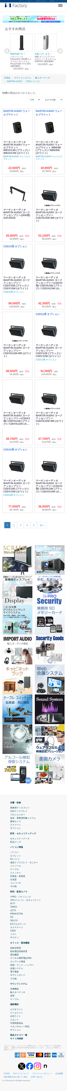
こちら (48, 1047)
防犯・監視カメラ (18, 891)
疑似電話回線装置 (18, 951)
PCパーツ (15, 859)
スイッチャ (15, 872)
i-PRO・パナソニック (20, 896)
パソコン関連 (16, 847)
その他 (13, 886)
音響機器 (14, 989)
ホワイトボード (17, 975)
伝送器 (13, 879)
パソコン (14, 852)
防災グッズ (15, 842)
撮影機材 (14, 1004)
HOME (7, 1073)
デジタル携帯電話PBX (21, 958)
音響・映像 (15, 802)
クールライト (16, 1013)
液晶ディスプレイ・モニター (24, 862)
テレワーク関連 (17, 961)
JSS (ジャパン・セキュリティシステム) (29, 900)
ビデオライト (16, 1009)
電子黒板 (14, 971)
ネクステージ (16, 927)
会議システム (16, 968)
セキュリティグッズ (19, 838)
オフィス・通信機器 (19, 942)
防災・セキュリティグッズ (23, 833)
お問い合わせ (37, 1077)
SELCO (14, 920)
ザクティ (14, 937)
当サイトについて (21, 1073)
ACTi (12, 903)
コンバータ (15, 883)
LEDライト (15, 1016)
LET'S (13, 910)
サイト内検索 (16, 1038)
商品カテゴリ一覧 (18, 1035)
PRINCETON (16, 914)
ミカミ (13, 934)
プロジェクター (17, 814)
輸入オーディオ (17, 992)
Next (59, 51)
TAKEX (13, 907)
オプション (15, 828)
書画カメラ (15, 821)
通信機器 (14, 954)
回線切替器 (15, 948)
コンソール (15, 866)
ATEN (13, 931)
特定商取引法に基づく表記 (15, 1077)
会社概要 (59, 1073)
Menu (61, 4)
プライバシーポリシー (42, 1073)
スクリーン (15, 825)
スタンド (14, 1019)
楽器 (12, 995)
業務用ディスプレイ (19, 808)
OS (11, 917)
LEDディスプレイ (18, 811)
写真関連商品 (16, 1023)
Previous (6, 51)
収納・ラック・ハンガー (22, 965)
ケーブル (14, 869)
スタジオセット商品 (19, 1026)
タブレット (15, 855)
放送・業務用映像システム (23, 818)
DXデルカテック (18, 924)
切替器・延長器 (17, 876)
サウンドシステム (18, 983)
